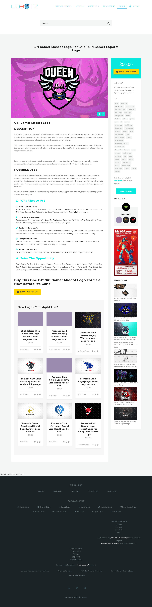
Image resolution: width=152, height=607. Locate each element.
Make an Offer (126, 191)
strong (117, 165)
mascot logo (119, 140)
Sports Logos (118, 93)
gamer (132, 119)
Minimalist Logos (106, 507)
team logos (118, 168)
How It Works (57, 491)
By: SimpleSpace (55, 349)
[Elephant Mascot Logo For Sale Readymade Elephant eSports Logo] (125, 356)
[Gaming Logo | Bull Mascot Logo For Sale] (125, 290)
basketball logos (120, 109)
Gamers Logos (129, 87)
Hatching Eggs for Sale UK (110, 543)
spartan (117, 162)
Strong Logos (128, 93)
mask (133, 150)
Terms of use (75, 491)
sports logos (127, 162)
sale (130, 156)
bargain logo (119, 106)
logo (131, 131)
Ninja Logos (117, 511)
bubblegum (131, 109)
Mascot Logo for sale (121, 144)
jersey (125, 131)
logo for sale (119, 134)
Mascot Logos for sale (122, 150)
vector (134, 168)
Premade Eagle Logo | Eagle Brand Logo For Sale (88, 382)
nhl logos (118, 156)
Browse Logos (63, 6)
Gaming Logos (119, 90)
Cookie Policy (111, 491)
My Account (109, 6)
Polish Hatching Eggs (65, 571)
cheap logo (127, 112)
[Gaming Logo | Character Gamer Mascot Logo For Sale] (125, 310)
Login (122, 6)
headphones (129, 128)
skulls (124, 159)
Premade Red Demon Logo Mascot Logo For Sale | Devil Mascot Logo (88, 429)
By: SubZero (24, 349)
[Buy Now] (37, 349)
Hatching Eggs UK (83, 565)
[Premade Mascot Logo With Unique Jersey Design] (125, 375)
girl (121, 122)
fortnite (125, 119)
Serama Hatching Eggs (77, 575)
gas (116, 122)
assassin (124, 103)
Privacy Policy (93, 491)
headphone (118, 128)
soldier (131, 159)
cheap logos (119, 116)
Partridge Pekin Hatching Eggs (91, 571)
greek (127, 122)
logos (127, 134)
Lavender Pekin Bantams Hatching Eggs (35, 571)
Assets (79, 6)
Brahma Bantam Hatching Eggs (122, 571)
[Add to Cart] (40, 349)
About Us (92, 6)
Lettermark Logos (60, 511)
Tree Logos (80, 511)
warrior (117, 171)
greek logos (128, 125)
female (128, 116)
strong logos (126, 165)
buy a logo (118, 112)
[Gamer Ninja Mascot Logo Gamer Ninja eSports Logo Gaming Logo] (125, 329)
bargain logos (130, 106)
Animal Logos (24, 507)
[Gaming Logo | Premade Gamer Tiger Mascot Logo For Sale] (125, 394)
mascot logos (119, 147)
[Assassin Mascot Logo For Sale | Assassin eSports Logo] (125, 413)
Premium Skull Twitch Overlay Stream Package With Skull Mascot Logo (125, 345)
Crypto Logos (97, 511)
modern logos (127, 153)
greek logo (118, 125)
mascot (129, 137)
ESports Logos (119, 87)
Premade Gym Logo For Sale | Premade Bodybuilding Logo (30, 382)
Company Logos (44, 507)
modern (117, 153)
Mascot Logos (129, 90)
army (116, 103)
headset (117, 131)
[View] (35, 349)
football (117, 119)
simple (117, 159)
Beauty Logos (39, 511)
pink (125, 156)
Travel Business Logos (129, 507)
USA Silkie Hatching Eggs (120, 538)
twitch (127, 168)
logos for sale (119, 137)
